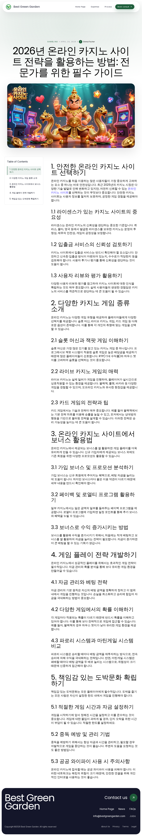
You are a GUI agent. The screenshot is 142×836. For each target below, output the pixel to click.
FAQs (133, 809)
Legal (133, 826)
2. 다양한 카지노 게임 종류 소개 (23, 178)
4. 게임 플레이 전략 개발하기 (22, 193)
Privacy (116, 826)
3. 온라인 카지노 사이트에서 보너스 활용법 (25, 185)
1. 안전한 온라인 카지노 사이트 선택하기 (25, 170)
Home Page (107, 809)
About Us (105, 826)
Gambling (52, 42)
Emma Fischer (89, 42)
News (121, 809)
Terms (125, 826)
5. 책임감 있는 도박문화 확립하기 (24, 199)
